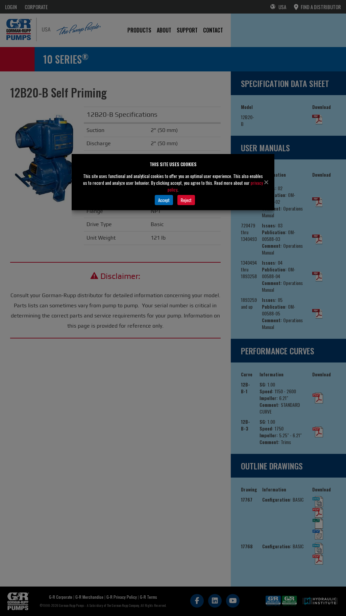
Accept (164, 200)
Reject (186, 200)
